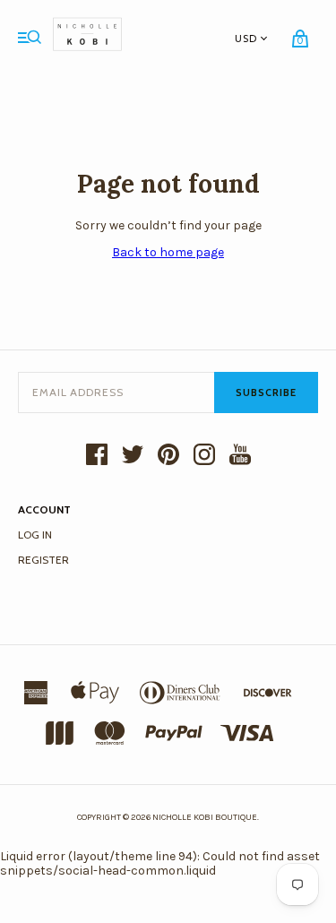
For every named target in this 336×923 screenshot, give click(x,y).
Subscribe (266, 392)
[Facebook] (97, 456)
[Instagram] (204, 456)
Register (43, 559)
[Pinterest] (168, 456)
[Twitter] (132, 456)
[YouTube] (240, 456)
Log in (35, 534)
